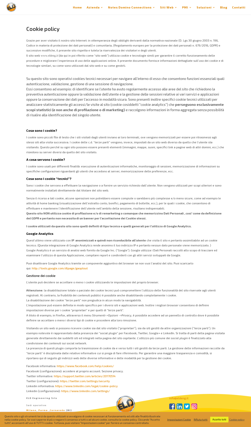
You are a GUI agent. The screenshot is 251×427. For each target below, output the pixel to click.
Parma (43, 410)
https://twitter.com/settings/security (85, 381)
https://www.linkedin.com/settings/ (85, 391)
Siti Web (167, 7)
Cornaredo (57, 410)
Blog (223, 7)
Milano (31, 410)
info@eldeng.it (178, 398)
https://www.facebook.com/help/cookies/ (85, 366)
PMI (185, 7)
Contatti (238, 7)
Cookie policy (237, 419)
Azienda (93, 7)
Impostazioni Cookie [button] (179, 419)
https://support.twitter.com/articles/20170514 (85, 376)
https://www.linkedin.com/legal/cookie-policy (86, 386)
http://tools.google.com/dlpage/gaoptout (60, 268)
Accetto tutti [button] (219, 419)
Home (77, 7)
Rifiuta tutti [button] (200, 419)
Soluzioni (204, 7)
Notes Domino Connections (130, 7)
